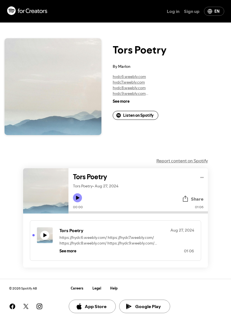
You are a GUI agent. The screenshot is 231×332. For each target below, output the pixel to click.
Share (197, 199)
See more (121, 101)
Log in (173, 11)
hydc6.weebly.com (129, 76)
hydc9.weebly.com (129, 93)
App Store (95, 306)
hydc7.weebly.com (129, 82)
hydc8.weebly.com (129, 88)
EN (216, 11)
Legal (96, 288)
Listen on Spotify (138, 115)
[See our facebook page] (12, 306)
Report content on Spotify (182, 161)
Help (114, 288)
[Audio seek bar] (138, 212)
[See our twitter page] (26, 306)
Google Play (148, 306)
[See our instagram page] (39, 306)
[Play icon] (77, 197)
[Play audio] (202, 176)
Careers (77, 288)
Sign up (191, 11)
